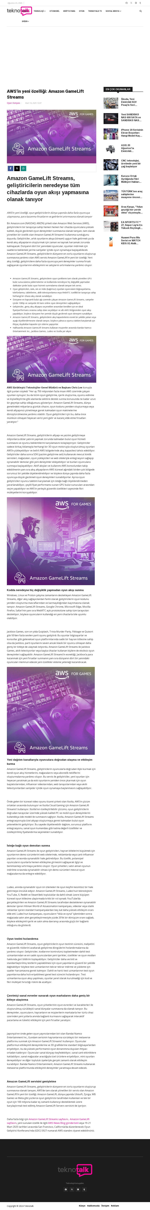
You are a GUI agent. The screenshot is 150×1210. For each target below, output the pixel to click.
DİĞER (24, 21)
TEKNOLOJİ (39, 11)
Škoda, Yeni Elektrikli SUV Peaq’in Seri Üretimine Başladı (131, 102)
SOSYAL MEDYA (113, 11)
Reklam (115, 1205)
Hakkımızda (93, 1205)
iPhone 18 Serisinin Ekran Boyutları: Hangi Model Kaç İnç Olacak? (132, 133)
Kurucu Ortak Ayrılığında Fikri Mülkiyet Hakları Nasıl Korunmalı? (130, 179)
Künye (82, 1205)
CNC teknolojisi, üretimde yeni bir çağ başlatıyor (131, 163)
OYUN (81, 11)
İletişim (105, 1205)
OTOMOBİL (54, 11)
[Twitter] (72, 1189)
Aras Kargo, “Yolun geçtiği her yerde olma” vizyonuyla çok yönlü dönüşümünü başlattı (132, 210)
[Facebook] (65, 1189)
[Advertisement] (75, 57)
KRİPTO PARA (69, 11)
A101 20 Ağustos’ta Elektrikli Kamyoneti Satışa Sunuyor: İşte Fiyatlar (131, 148)
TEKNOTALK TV (95, 11)
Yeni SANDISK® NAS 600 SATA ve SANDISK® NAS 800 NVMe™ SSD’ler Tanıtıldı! (131, 117)
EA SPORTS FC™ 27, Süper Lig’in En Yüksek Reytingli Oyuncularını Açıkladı (131, 225)
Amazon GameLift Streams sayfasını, (49, 1119)
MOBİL (25, 11)
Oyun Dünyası (13, 103)
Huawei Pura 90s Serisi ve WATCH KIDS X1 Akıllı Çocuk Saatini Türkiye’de (130, 240)
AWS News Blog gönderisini (63, 1123)
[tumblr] (84, 1189)
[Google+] (78, 1189)
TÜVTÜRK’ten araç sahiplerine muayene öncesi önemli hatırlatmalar (132, 194)
